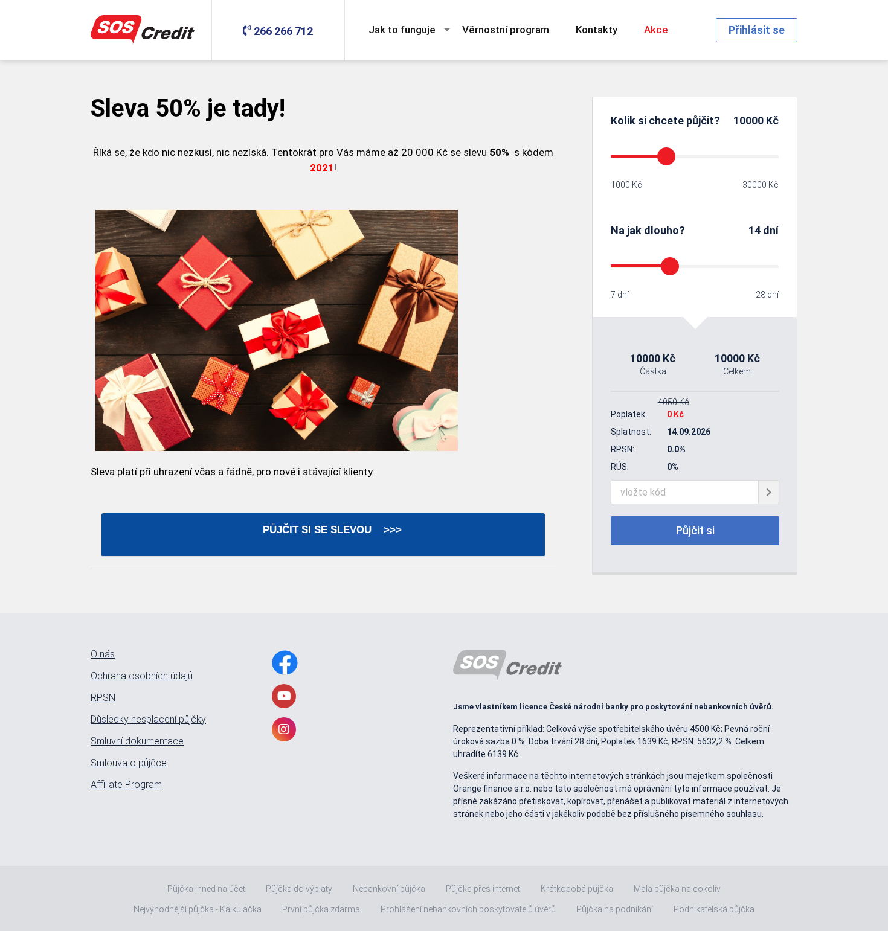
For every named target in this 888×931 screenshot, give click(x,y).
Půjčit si (695, 530)
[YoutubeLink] (284, 696)
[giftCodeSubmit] (768, 492)
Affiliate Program (126, 785)
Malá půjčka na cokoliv (677, 889)
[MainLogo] (145, 30)
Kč (771, 120)
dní (771, 230)
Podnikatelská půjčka (714, 909)
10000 (748, 120)
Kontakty (596, 30)
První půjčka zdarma (321, 909)
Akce (656, 30)
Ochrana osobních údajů (142, 676)
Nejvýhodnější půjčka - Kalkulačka (198, 909)
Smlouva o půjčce (129, 763)
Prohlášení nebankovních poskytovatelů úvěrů (468, 909)
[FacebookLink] (285, 663)
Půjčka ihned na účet (206, 889)
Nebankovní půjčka (389, 889)
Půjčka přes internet (483, 889)
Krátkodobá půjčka (577, 889)
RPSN (103, 698)
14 (754, 230)
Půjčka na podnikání (614, 909)
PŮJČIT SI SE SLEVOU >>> (323, 530)
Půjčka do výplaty (299, 889)
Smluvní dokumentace (137, 741)
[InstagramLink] (284, 729)
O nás (103, 654)
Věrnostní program (505, 30)
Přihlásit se (757, 30)
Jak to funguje (402, 30)
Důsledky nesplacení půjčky (148, 720)
